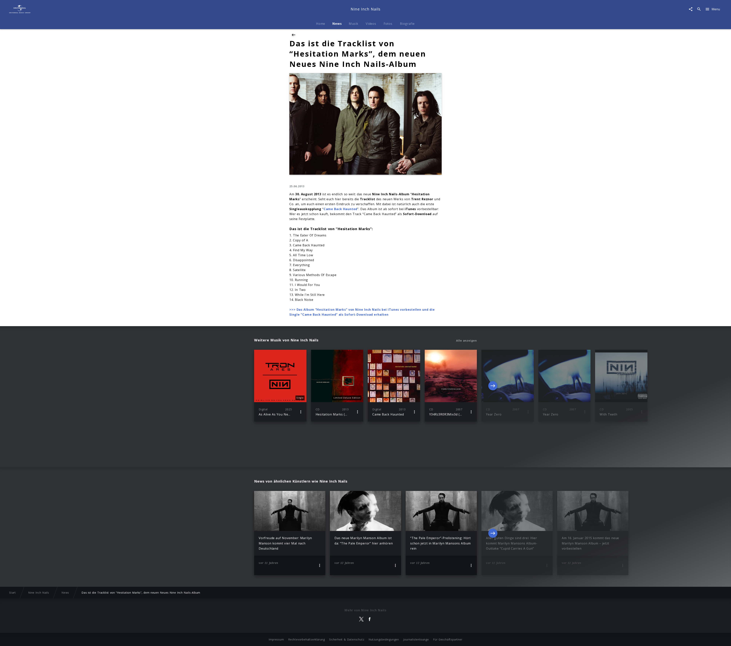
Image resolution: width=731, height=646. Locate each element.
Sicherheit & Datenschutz (346, 639)
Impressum (276, 639)
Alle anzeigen (466, 340)
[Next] (492, 385)
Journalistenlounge (416, 639)
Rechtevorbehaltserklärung (306, 639)
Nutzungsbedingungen (384, 639)
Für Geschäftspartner (447, 639)
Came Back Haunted (341, 209)
